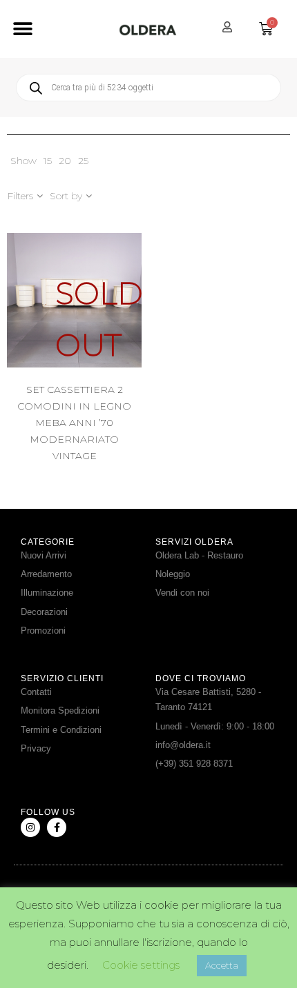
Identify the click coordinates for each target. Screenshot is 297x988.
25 (83, 160)
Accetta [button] (221, 965)
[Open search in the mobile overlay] (148, 87)
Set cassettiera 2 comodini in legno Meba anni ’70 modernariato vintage (74, 422)
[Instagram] (30, 827)
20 (65, 160)
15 (48, 160)
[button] (22, 29)
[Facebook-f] (56, 827)
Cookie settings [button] (141, 964)
